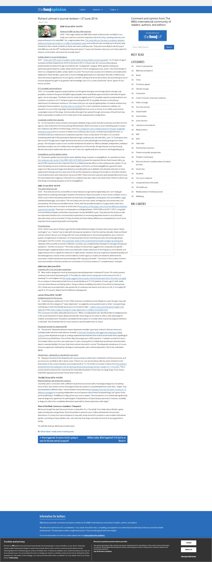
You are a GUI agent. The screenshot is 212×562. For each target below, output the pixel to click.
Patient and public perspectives (148, 152)
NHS (138, 139)
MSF (137, 134)
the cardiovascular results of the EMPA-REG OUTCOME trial (61, 160)
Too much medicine (144, 178)
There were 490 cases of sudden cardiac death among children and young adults (75, 60)
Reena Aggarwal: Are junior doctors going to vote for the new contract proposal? (59, 439)
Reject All (188, 550)
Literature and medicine (145, 125)
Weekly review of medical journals (149, 192)
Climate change (142, 89)
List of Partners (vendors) (103, 551)
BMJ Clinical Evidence (144, 71)
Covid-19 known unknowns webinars (151, 98)
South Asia (140, 169)
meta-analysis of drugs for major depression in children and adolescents (79, 310)
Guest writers (141, 116)
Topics (113, 9)
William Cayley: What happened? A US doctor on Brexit (106, 439)
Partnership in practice (145, 148)
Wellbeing (140, 196)
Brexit (138, 75)
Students (139, 174)
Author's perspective (144, 66)
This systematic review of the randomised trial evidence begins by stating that (92, 241)
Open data (140, 143)
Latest (82, 9)
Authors (96, 9)
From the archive (143, 107)
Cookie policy (13, 558)
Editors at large (142, 102)
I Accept (189, 543)
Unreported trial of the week (147, 183)
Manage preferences (188, 556)
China (138, 80)
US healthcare (141, 187)
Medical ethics (141, 130)
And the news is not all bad (71, 106)
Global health (141, 112)
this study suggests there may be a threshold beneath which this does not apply (94, 278)
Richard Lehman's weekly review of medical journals (57, 432)
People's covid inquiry (144, 157)
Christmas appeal (143, 84)
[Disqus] (82, 475)
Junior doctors (141, 121)
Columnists (140, 93)
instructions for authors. (94, 535)
